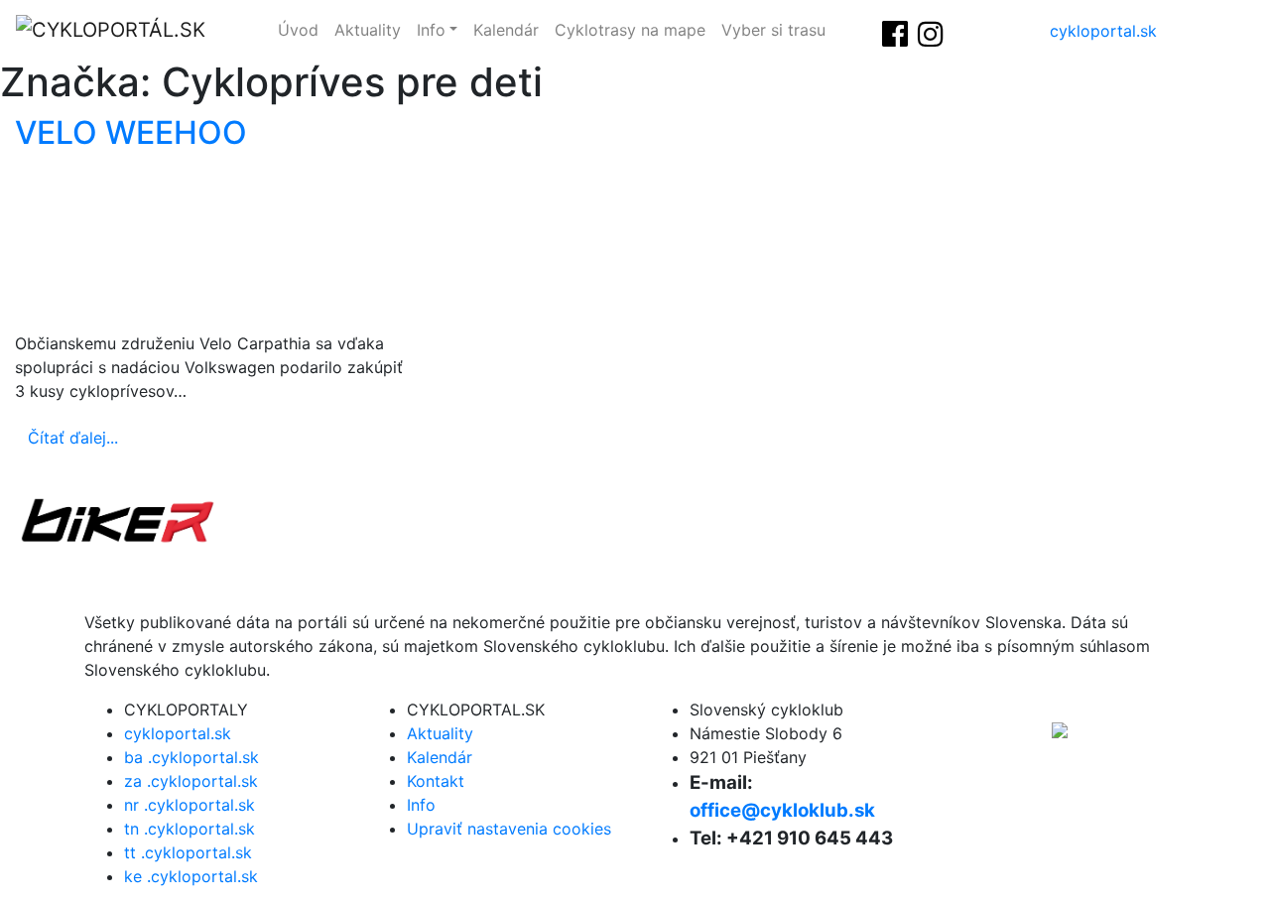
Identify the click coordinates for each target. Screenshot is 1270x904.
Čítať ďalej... (73, 438)
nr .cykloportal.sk (189, 805)
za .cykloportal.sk (191, 781)
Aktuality (367, 30)
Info (431, 30)
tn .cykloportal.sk (189, 829)
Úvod (298, 30)
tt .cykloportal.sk (188, 852)
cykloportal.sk (1103, 31)
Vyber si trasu (773, 30)
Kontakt (435, 781)
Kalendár (506, 30)
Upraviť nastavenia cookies (509, 829)
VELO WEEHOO (131, 132)
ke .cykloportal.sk (191, 876)
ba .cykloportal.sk (191, 757)
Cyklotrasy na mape (630, 30)
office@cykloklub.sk (782, 810)
